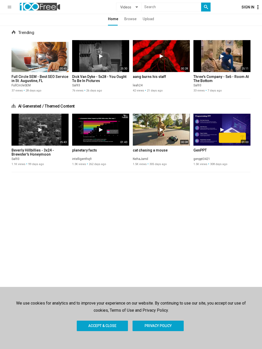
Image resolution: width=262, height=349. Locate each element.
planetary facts (84, 150)
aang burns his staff (149, 77)
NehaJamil (140, 159)
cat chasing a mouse (150, 150)
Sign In (248, 7)
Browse (130, 19)
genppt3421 (201, 159)
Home (113, 19)
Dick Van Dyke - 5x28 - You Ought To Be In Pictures (99, 79)
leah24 (138, 85)
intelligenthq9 (82, 159)
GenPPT (200, 150)
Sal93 (76, 85)
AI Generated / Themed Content (46, 106)
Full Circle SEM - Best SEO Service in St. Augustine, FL (40, 79)
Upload (148, 19)
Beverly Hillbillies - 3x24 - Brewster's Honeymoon (33, 152)
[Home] (40, 7)
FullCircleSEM (21, 85)
